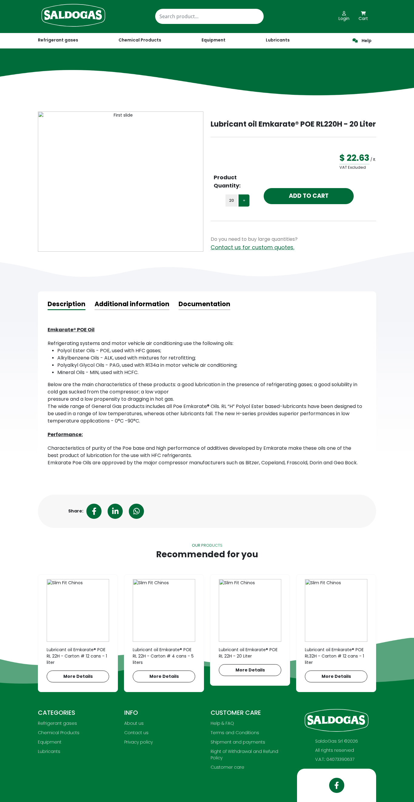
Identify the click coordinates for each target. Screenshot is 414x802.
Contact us (136, 733)
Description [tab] (66, 304)
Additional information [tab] (132, 304)
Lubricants (49, 751)
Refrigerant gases (58, 40)
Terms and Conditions (235, 733)
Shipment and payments (238, 742)
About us (134, 723)
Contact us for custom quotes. (252, 247)
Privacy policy (138, 742)
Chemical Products (58, 733)
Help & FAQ (222, 723)
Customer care (227, 767)
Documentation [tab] (204, 304)
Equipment (50, 742)
